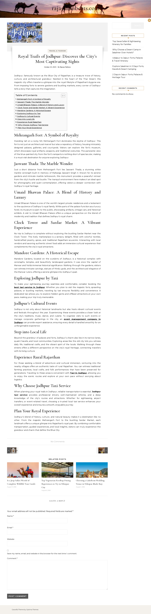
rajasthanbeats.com (75, 8)
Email (10, 527)
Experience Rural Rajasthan (29, 122)
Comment (12, 558)
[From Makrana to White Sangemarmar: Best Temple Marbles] (12, 450)
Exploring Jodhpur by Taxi (28, 113)
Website (10, 539)
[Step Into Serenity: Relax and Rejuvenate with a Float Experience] (102, 450)
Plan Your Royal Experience (30, 128)
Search (137, 25)
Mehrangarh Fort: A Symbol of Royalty (34, 99)
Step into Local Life (26, 119)
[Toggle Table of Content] (62, 96)
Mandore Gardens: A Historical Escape (34, 110)
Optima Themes (32, 609)
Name (10, 516)
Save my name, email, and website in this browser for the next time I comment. (42, 553)
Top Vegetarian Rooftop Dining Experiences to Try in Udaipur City (56, 484)
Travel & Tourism (57, 51)
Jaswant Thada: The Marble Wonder (33, 102)
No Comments (57, 441)
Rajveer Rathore (65, 67)
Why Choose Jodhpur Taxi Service (33, 125)
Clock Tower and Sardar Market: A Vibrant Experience (41, 108)
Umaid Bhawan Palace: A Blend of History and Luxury (40, 105)
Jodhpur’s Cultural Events (28, 116)
